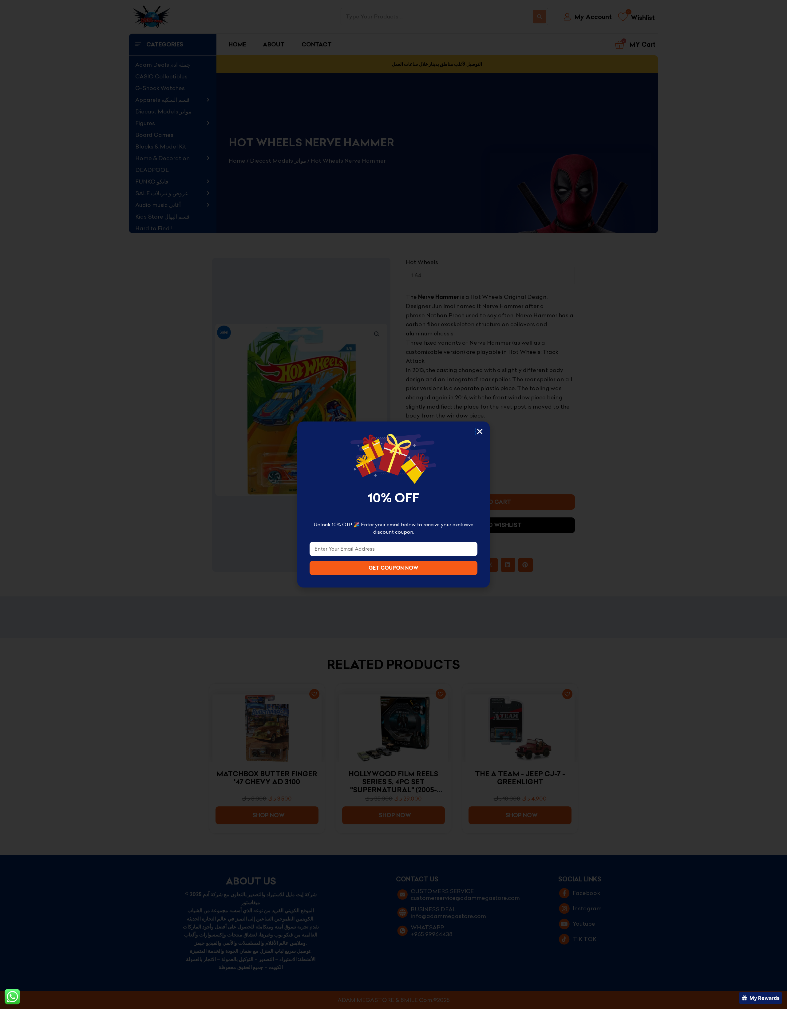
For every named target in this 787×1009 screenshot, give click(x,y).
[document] (393, 504)
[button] (480, 431)
